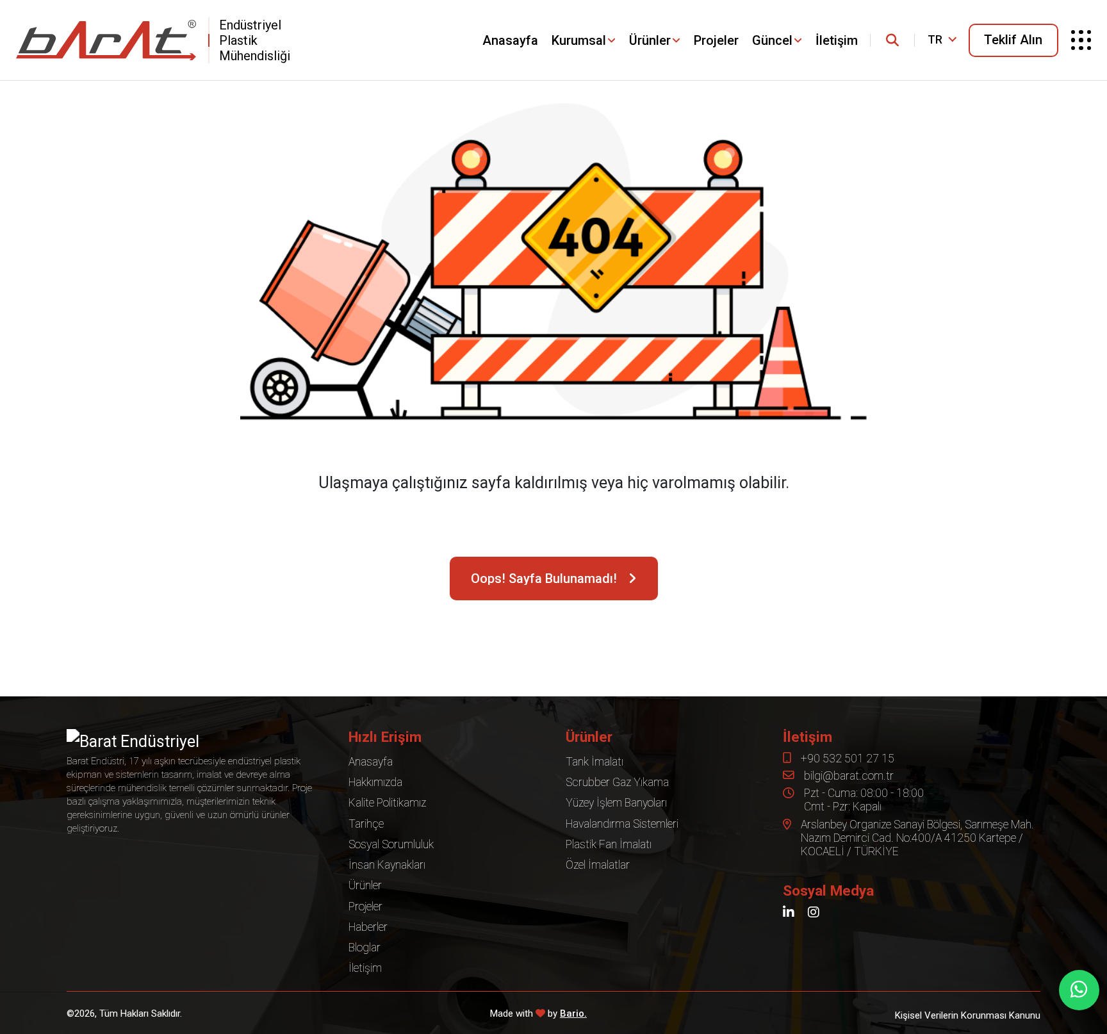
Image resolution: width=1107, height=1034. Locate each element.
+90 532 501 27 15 (847, 758)
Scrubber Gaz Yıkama (617, 782)
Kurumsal (579, 40)
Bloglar (364, 947)
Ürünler (650, 40)
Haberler (368, 927)
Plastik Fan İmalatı (609, 844)
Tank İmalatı (594, 761)
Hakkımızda (375, 782)
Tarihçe (366, 823)
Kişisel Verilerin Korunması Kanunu (967, 1016)
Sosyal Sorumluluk (391, 844)
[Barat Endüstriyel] (106, 40)
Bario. (573, 1013)
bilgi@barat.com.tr (849, 775)
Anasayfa (510, 40)
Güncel (772, 40)
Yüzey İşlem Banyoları (616, 802)
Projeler (716, 40)
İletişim (837, 40)
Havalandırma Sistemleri (622, 823)
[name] (892, 40)
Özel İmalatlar (598, 864)
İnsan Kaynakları (386, 864)
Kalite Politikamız (387, 802)
